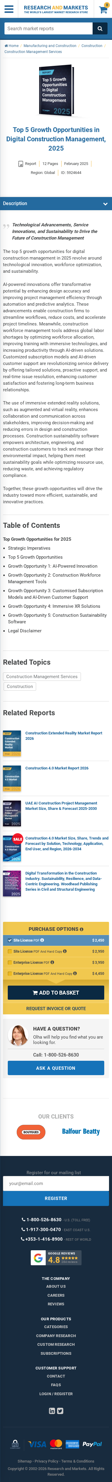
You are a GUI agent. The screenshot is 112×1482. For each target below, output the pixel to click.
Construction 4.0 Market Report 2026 (56, 768)
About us (56, 1286)
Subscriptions (56, 1353)
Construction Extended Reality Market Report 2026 (63, 736)
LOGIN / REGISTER (56, 1394)
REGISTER (56, 1198)
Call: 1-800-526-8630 (56, 1055)
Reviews (56, 1304)
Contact (56, 1376)
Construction (20, 686)
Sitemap (25, 1461)
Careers (56, 1295)
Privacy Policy (46, 1461)
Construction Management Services (42, 676)
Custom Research (56, 1344)
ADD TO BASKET (56, 992)
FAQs (56, 1385)
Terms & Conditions (77, 1461)
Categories (56, 1327)
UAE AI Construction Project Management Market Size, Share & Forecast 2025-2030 (61, 806)
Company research (56, 1336)
